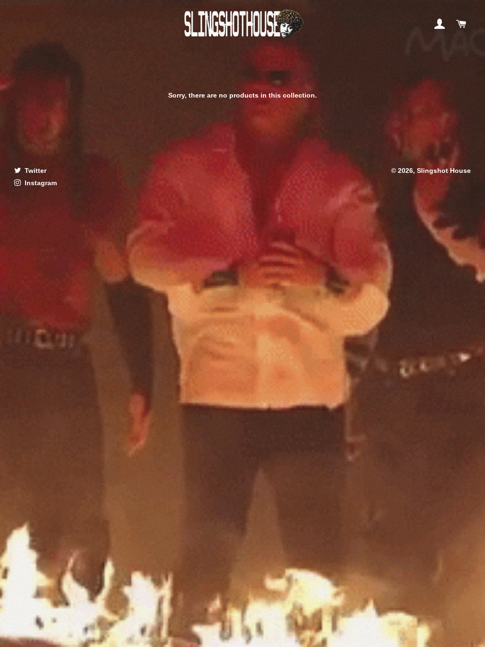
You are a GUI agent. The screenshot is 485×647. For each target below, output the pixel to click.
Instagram (40, 183)
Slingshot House (444, 170)
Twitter (34, 170)
